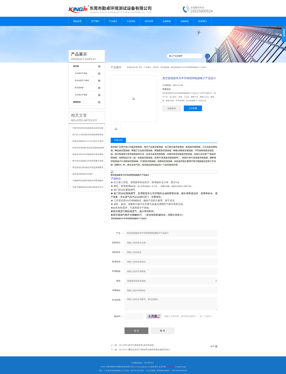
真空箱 (155, 67)
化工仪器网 (150, 371)
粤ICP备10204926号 (179, 371)
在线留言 (185, 21)
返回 (212, 346)
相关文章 (79, 115)
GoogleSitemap (180, 367)
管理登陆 (160, 371)
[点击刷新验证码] (153, 316)
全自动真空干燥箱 (82, 80)
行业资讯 (131, 21)
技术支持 (149, 21)
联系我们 (202, 21)
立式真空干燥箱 (81, 95)
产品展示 (113, 21)
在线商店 (167, 21)
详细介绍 (118, 140)
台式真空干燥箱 (81, 73)
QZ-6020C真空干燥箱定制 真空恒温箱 (136, 345)
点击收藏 (193, 108)
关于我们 (95, 21)
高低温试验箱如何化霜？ (83, 174)
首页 (140, 67)
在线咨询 (171, 108)
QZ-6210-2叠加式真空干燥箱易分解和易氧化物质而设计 (144, 349)
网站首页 (77, 21)
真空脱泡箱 (79, 88)
